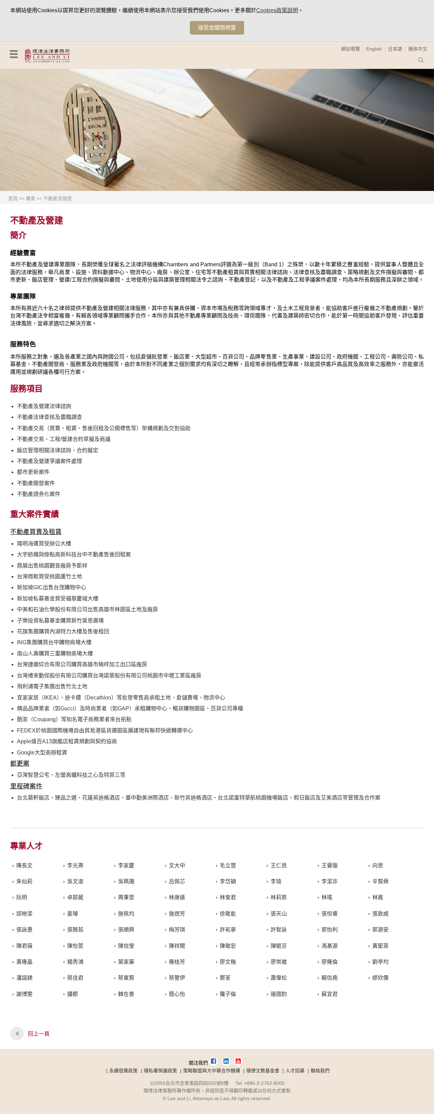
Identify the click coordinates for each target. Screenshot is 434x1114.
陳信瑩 (126, 946)
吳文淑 (75, 881)
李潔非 (329, 881)
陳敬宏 (228, 946)
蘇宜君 (329, 994)
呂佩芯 (177, 881)
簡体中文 (417, 49)
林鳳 (377, 897)
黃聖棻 (380, 946)
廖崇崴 (279, 962)
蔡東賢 (126, 978)
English (374, 49)
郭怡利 (329, 930)
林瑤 (326, 897)
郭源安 (380, 930)
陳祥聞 (177, 946)
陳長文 (24, 865)
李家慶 (126, 865)
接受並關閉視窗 (217, 28)
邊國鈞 (279, 994)
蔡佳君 (75, 978)
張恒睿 (329, 914)
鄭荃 (225, 978)
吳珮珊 (126, 881)
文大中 (177, 865)
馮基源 (329, 946)
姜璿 (72, 914)
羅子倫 (228, 994)
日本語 (395, 49)
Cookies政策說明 (277, 10)
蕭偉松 (279, 978)
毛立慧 (228, 865)
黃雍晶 (24, 962)
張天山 (279, 914)
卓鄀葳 (75, 897)
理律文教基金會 (262, 1070)
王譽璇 (329, 865)
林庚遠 (177, 897)
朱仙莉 (24, 881)
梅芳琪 (177, 930)
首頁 (13, 198)
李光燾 (75, 865)
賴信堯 (329, 978)
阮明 (21, 897)
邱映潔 (24, 914)
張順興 (126, 930)
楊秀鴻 (75, 962)
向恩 (377, 865)
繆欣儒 (380, 978)
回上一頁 (39, 1034)
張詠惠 (24, 930)
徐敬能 (228, 914)
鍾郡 (72, 994)
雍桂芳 (177, 962)
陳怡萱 (75, 946)
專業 (30, 198)
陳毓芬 (279, 946)
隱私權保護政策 (160, 1070)
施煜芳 (177, 914)
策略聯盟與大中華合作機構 (211, 1070)
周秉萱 (126, 897)
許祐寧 (228, 930)
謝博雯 (24, 994)
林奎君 (228, 897)
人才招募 (294, 1070)
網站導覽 (350, 49)
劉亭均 (380, 962)
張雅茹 (75, 930)
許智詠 (279, 930)
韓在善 (126, 994)
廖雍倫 (329, 962)
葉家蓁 (126, 962)
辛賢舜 (380, 881)
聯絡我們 (320, 1070)
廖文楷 (228, 962)
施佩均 (126, 914)
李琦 (276, 881)
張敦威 (380, 914)
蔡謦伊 (177, 978)
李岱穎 (228, 881)
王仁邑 (279, 865)
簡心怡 (177, 994)
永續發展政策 (123, 1070)
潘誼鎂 (24, 978)
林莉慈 (279, 897)
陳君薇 (24, 946)
